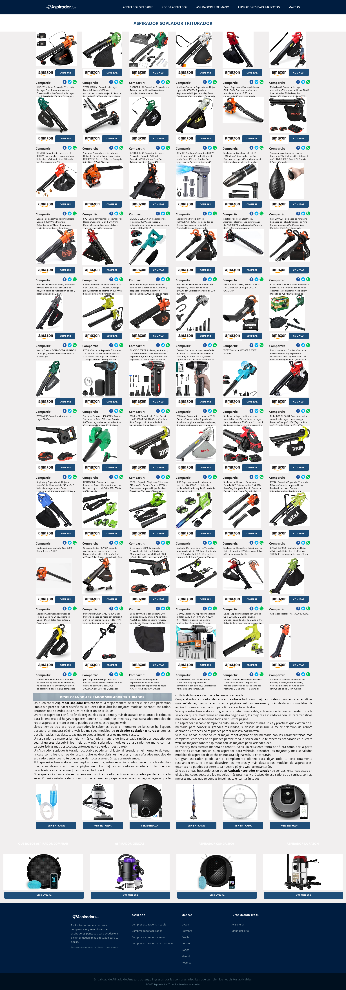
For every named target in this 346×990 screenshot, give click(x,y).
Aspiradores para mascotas (259, 7)
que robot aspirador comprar (43, 844)
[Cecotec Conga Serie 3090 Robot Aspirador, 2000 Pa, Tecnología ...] (149, 802)
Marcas (294, 7)
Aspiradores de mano (212, 7)
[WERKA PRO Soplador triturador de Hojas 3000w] (56, 379)
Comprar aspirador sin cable (149, 924)
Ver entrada (56, 825)
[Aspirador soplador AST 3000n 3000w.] (289, 576)
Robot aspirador (175, 7)
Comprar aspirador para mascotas (152, 943)
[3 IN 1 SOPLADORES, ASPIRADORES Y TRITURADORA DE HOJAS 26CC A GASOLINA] (243, 247)
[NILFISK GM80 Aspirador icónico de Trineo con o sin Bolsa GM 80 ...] (102, 802)
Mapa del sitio (240, 930)
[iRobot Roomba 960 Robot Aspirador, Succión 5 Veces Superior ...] (289, 802)
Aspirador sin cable (138, 7)
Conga (185, 950)
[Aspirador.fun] (98, 916)
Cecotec (186, 943)
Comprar (65, 72)
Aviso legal (238, 924)
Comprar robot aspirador (147, 930)
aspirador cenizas (129, 844)
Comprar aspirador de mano (149, 937)
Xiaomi (186, 956)
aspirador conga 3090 (216, 844)
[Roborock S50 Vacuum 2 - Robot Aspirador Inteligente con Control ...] (243, 802)
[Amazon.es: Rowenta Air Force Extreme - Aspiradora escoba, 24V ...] (196, 802)
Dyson (185, 924)
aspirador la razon (303, 844)
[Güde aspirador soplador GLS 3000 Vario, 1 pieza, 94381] (56, 510)
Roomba (187, 962)
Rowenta (187, 930)
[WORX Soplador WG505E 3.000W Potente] (243, 313)
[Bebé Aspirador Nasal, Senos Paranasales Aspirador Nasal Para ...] (56, 802)
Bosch (185, 937)
